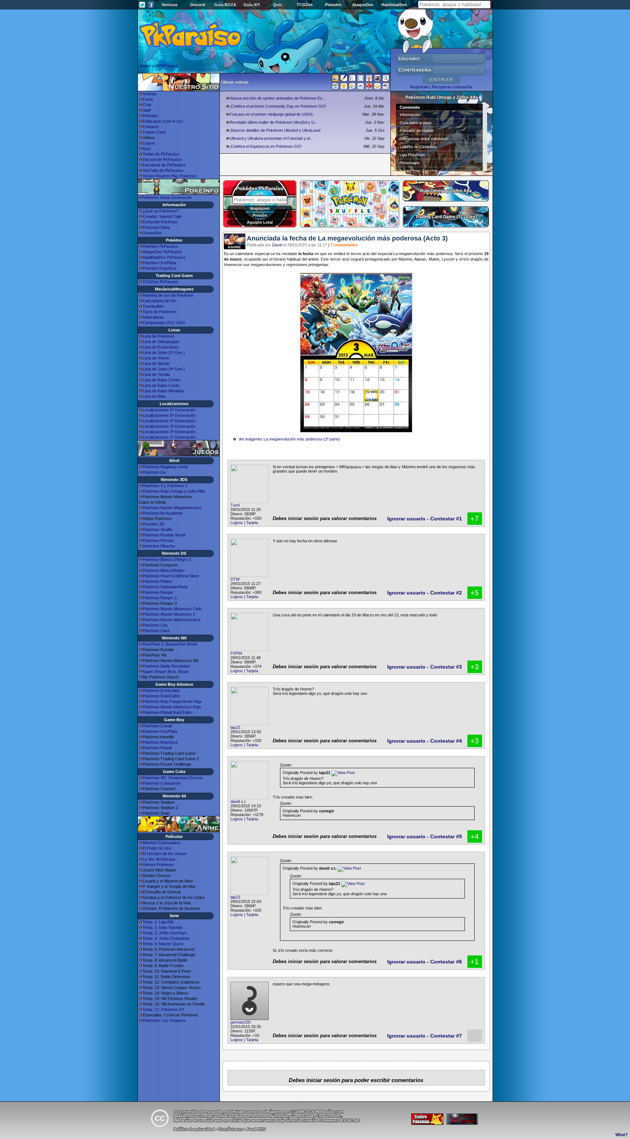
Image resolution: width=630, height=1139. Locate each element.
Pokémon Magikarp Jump (165, 467)
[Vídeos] (335, 87)
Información (410, 114)
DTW (235, 579)
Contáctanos (230, 1129)
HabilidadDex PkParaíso (164, 257)
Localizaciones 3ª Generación (169, 426)
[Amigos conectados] (352, 87)
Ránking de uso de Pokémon (168, 295)
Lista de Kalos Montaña (163, 391)
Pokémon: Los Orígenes (164, 1020)
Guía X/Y (252, 5)
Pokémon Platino (157, 581)
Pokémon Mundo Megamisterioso (172, 507)
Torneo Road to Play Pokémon (170, 176)
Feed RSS (256, 1129)
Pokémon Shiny (156, 227)
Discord (197, 5)
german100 (240, 1022)
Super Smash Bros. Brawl (165, 671)
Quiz (277, 5)
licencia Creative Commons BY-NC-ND (323, 1120)
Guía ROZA (225, 5)
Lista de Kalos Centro (161, 380)
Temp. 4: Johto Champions (166, 938)
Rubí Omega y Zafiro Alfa (446, 190)
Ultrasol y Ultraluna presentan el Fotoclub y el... (271, 138)
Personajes (410, 163)
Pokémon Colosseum (161, 783)
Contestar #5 (446, 836)
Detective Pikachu (159, 546)
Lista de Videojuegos (161, 341)
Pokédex (333, 5)
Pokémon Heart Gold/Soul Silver (171, 576)
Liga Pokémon (412, 155)
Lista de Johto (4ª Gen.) (164, 369)
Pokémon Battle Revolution (166, 666)
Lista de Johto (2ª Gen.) (164, 352)
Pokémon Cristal (157, 726)
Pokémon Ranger (158, 592)
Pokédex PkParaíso (160, 246)
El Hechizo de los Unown (165, 853)
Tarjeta (252, 522)
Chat (147, 105)
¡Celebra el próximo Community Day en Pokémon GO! (278, 106)
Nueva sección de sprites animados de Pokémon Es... (278, 98)
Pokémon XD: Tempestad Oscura (172, 778)
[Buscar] (386, 79)
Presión (260, 215)
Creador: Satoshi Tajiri (162, 216)
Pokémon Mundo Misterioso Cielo (172, 609)
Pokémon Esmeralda (161, 690)
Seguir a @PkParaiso (159, 66)
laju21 (235, 727)
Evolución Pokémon (160, 222)
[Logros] (377, 87)
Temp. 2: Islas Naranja (162, 927)
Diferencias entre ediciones (424, 138)
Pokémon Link (155, 625)
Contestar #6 (446, 962)
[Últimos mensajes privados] (360, 87)
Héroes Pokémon (158, 864)
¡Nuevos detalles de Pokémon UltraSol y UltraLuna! (275, 130)
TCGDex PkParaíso (160, 282)
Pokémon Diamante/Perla (165, 587)
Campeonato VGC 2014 (164, 322)
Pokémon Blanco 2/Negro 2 (167, 559)
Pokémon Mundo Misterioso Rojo (172, 707)
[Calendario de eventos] (369, 79)
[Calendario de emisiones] (377, 79)
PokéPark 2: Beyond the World (170, 644)
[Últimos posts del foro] (344, 80)
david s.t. (238, 801)
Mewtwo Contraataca (161, 842)
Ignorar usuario (406, 519)
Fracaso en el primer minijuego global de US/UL (272, 114)
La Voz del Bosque (159, 859)
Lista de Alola (154, 396)
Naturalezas (153, 317)
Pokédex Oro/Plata (159, 263)
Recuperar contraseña (452, 87)
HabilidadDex (394, 5)
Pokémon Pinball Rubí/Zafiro (167, 712)
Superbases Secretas (419, 171)
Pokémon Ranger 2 (160, 598)
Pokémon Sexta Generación (167, 197)
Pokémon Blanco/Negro (163, 570)
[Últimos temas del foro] (352, 79)
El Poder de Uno (157, 848)
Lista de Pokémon (158, 336)
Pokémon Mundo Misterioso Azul (171, 619)
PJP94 (236, 653)
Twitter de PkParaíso (161, 154)
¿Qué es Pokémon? (160, 211)
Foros (148, 99)
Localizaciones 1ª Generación (169, 437)
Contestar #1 (446, 519)
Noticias (170, 5)
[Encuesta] (386, 87)
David (277, 245)
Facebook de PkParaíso (164, 165)
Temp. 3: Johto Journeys (165, 933)
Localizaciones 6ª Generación (169, 410)
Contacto (151, 126)
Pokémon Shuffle (157, 529)
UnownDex (152, 233)
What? (621, 1134)
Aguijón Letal (260, 222)
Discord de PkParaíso (162, 159)
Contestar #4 (446, 741)
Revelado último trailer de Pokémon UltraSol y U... (274, 122)
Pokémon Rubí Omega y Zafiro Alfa (174, 491)
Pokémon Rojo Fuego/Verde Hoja (172, 701)
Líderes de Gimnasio (418, 147)
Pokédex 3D (153, 524)
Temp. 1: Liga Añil (158, 922)
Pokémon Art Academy (163, 513)
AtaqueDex (362, 5)
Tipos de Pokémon (159, 311)
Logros (149, 143)
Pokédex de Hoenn (416, 130)
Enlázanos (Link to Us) (163, 121)
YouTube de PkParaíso (163, 170)
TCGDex (305, 5)
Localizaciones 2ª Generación (169, 432)
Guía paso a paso (415, 122)
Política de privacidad (194, 1129)
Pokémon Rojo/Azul (160, 742)
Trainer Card (154, 132)
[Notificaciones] (344, 87)
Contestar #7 (446, 1036)
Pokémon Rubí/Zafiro (161, 696)
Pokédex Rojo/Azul (159, 268)
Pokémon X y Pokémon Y (165, 486)
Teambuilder (153, 306)
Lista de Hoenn (156, 358)
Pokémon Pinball (157, 748)
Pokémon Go (154, 472)
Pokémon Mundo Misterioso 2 (169, 614)
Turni (235, 505)
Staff (147, 110)
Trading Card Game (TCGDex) (446, 216)
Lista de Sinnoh (156, 363)
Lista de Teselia (156, 374)
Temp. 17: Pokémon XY (163, 1009)
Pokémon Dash (156, 630)
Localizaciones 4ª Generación (169, 421)
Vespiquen (260, 208)
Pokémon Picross (158, 540)
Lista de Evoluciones (161, 347)
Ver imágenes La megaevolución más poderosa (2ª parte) (289, 439)
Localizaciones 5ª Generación (169, 415)
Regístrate (419, 87)
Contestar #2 (446, 593)
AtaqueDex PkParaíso (162, 252)
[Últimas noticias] (335, 79)
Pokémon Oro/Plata (160, 731)
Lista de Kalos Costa (161, 385)
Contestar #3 (446, 667)
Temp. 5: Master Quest (163, 944)
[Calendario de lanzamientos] (360, 79)
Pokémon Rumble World (164, 535)
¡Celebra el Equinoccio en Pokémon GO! (266, 146)
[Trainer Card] (369, 87)
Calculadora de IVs (159, 301)
